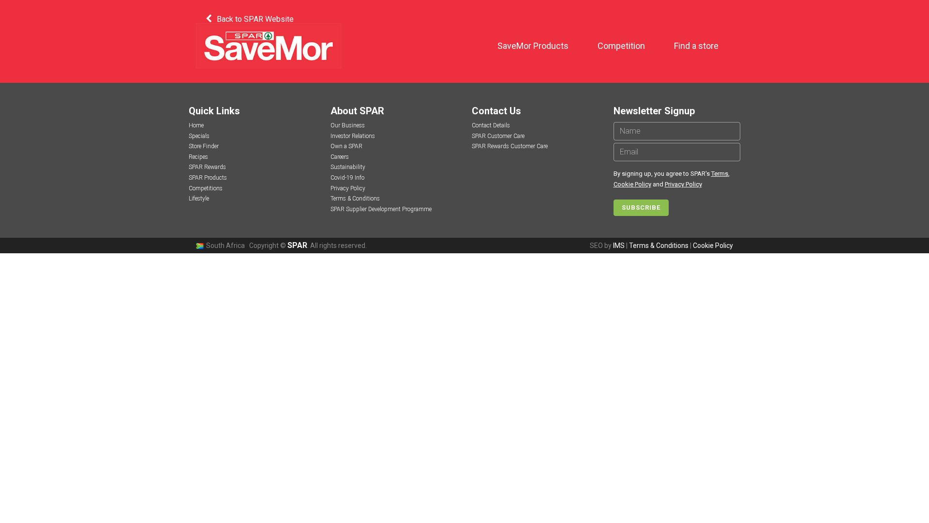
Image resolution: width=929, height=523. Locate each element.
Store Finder (204, 146)
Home (196, 125)
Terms (719, 173)
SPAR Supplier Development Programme (381, 209)
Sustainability (347, 167)
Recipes (198, 157)
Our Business (347, 125)
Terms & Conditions (355, 198)
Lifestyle (199, 198)
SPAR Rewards (207, 167)
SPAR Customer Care (498, 136)
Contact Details (491, 125)
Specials (199, 136)
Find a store (696, 46)
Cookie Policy (632, 184)
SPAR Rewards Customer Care (510, 146)
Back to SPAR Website (255, 19)
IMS (619, 245)
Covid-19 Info (347, 177)
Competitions (206, 188)
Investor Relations (352, 136)
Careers (339, 157)
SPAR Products (208, 177)
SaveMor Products (533, 46)
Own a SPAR (346, 146)
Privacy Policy (347, 188)
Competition (621, 46)
